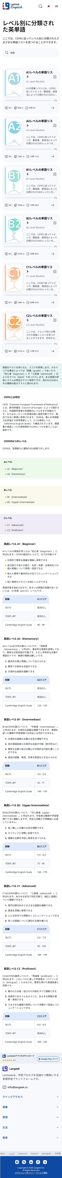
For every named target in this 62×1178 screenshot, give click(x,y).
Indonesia (22, 1153)
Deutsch (34, 1153)
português (46, 1153)
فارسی (11, 1153)
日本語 (58, 1153)
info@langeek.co (18, 1087)
